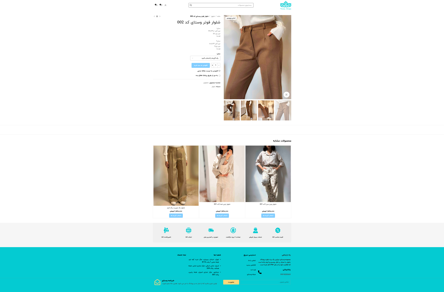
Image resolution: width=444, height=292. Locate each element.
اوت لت (253, 270)
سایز (218, 54)
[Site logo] (285, 5)
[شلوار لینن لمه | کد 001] (222, 174)
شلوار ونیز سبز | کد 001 (268, 204)
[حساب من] (166, 5)
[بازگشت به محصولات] (157, 16)
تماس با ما (252, 260)
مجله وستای (251, 274)
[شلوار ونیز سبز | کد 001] (268, 174)
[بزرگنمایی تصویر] (286, 94)
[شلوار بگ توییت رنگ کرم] (176, 176)
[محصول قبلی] (159, 16)
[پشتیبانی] (260, 272)
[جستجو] (191, 5)
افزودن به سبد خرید (201, 65)
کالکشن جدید (251, 265)
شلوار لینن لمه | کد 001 (222, 204)
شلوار (213, 16)
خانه (218, 16)
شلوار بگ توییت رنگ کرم (176, 208)
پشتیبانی (287, 269)
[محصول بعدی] (154, 16)
